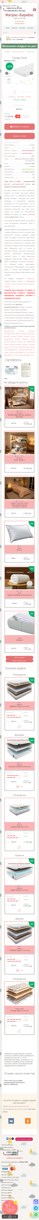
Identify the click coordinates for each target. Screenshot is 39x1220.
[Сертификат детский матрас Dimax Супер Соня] (11, 371)
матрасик (32, 259)
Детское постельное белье (10, 1180)
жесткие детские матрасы (19, 344)
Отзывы (28, 97)
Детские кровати (6, 1200)
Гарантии (14, 28)
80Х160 (13, 468)
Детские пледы (6, 1195)
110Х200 (14, 603)
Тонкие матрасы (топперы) (10, 1177)
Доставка (22, 28)
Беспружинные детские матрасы (19, 331)
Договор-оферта (7, 1147)
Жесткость (9, 712)
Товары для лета (6, 1203)
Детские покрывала (7, 1198)
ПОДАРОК (10, 1216)
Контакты (30, 28)
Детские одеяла (6, 1193)
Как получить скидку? (24, 1139)
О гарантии (12, 97)
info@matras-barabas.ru (15, 1158)
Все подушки (20, 657)
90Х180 (13, 423)
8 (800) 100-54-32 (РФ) (14, 8)
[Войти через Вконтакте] (11, 1121)
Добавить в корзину (20, 126)
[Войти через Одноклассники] (28, 1121)
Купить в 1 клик (19, 136)
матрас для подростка (26, 355)
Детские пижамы (6, 1185)
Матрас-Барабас (7, 1145)
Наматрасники (6, 1187)
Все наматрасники (20, 661)
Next (31, 73)
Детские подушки (7, 1190)
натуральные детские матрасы (16, 339)
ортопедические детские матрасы (15, 334)
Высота (25, 712)
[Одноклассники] (10, 1139)
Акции (8, 28)
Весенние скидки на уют (19, 46)
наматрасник (30, 278)
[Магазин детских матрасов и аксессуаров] (20, 15)
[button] (16, 501)
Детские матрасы (7, 1175)
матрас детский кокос (26, 336)
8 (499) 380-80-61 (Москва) (16, 10)
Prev (6, 73)
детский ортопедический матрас (17, 184)
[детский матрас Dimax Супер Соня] (19, 73)
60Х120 (19, 109)
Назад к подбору (20, 100)
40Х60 (13, 558)
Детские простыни (7, 1182)
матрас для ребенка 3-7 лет (19, 352)
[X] (13, 1139)
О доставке (20, 97)
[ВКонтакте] (7, 1139)
